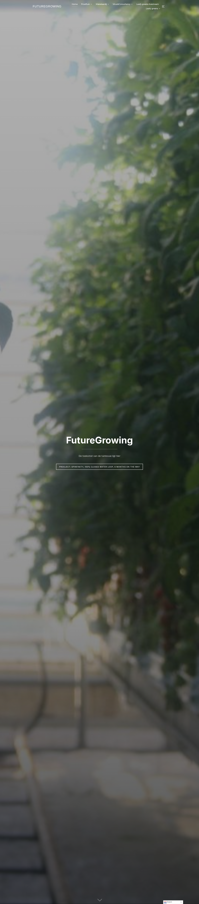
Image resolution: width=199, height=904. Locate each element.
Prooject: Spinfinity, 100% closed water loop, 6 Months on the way (99, 467)
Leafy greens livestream (147, 4)
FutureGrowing (47, 6)
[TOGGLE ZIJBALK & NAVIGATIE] (164, 6)
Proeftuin (85, 4)
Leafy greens (152, 8)
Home (75, 4)
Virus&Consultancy (121, 4)
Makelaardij (101, 4)
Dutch (169, 902)
